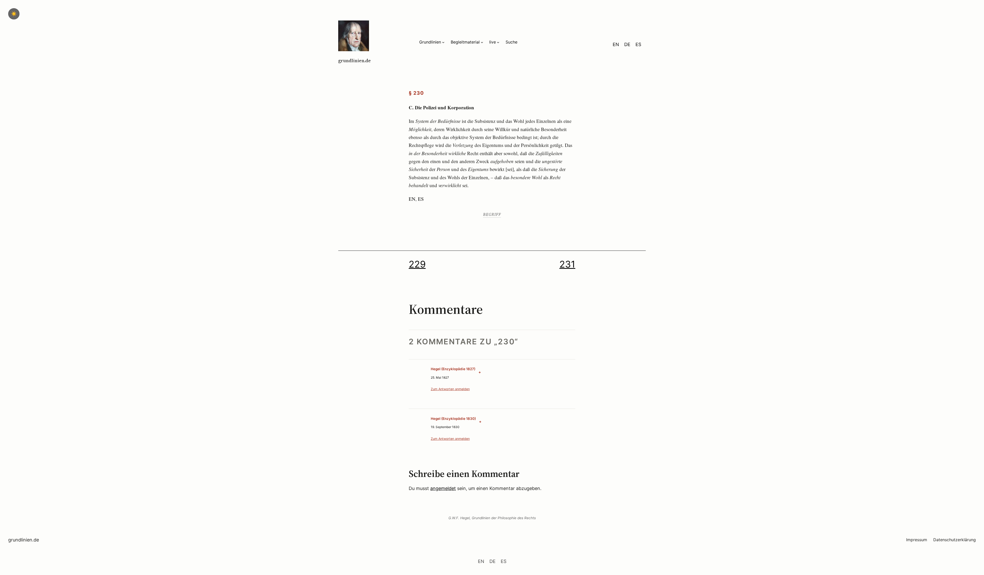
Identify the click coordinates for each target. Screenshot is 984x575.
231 (567, 264)
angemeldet (443, 488)
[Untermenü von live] (498, 42)
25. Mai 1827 (440, 377)
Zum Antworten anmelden (450, 389)
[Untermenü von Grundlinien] (443, 42)
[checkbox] (13, 13)
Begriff (492, 214)
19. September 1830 (445, 427)
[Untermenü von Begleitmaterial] (482, 42)
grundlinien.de (354, 60)
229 (417, 264)
